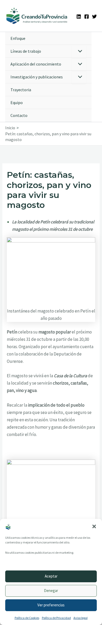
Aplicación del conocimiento (35, 64)
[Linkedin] (78, 16)
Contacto (18, 115)
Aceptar (51, 576)
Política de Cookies (27, 618)
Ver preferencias (51, 604)
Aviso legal (80, 618)
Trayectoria (20, 89)
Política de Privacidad (56, 618)
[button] (94, 526)
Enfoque (17, 38)
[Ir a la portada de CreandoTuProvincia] (37, 16)
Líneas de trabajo (25, 51)
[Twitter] (94, 16)
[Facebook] (86, 16)
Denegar (51, 590)
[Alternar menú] (78, 51)
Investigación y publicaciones (36, 76)
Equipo (16, 102)
